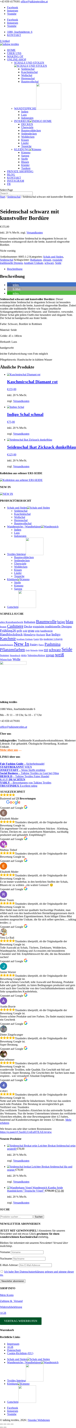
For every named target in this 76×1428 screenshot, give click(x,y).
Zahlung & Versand (11, 1301)
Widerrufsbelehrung (11, 1306)
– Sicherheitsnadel (22, 763)
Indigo (55, 634)
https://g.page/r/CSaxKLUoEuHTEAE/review (26, 1132)
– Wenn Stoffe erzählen (22, 770)
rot (46, 650)
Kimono (25, 152)
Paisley (34, 644)
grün (37, 630)
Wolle (16, 659)
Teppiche (26, 146)
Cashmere (15, 626)
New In (21, 644)
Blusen (25, 161)
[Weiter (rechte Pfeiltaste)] (5, 1427)
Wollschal (26, 75)
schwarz (49, 262)
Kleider (25, 165)
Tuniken (25, 168)
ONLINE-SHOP (16, 59)
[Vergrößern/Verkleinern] (1, 1424)
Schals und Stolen (53, 256)
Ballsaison (36, 259)
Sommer (4, 655)
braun (3, 626)
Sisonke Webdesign (39, 1420)
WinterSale (6, 659)
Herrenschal (28, 78)
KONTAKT (14, 35)
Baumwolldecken (31, 130)
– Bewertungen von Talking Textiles (25, 782)
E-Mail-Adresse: (9, 1265)
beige (61, 622)
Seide (58, 262)
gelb (19, 630)
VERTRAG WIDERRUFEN (20, 1320)
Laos (24, 114)
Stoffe (24, 158)
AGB (3, 1312)
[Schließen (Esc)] (12, 1424)
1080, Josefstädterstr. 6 (19, 31)
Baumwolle (46, 621)
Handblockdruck (11, 634)
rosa (41, 649)
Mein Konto (7, 1295)
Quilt (28, 650)
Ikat (48, 634)
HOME (11, 50)
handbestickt (46, 630)
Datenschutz (14, 1350)
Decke (28, 626)
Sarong (25, 155)
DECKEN (27, 124)
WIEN (16, 766)
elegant (47, 259)
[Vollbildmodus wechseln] (5, 1424)
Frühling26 (8, 630)
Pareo (41, 644)
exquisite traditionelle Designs (52, 626)
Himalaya (30, 634)
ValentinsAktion (36, 655)
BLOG (11, 174)
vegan (50, 655)
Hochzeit (40, 634)
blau (69, 621)
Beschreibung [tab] (14, 268)
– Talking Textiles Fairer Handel (24, 776)
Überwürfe (27, 127)
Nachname (6, 1258)
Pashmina (52, 644)
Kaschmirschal (29, 72)
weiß (59, 654)
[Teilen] (8, 1424)
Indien (24, 111)
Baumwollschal (30, 81)
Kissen (25, 139)
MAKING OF (15, 56)
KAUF (12, 779)
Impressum (13, 1343)
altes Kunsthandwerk (11, 622)
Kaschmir (8, 638)
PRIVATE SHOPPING (20, 171)
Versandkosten (35, 232)
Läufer (25, 143)
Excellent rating (18, 785)
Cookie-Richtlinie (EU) (20, 1353)
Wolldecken (27, 136)
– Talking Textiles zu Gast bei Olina (29, 773)
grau (31, 630)
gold (25, 631)
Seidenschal (27, 68)
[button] (13, 284)
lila (41, 639)
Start (2, 196)
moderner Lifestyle (53, 639)
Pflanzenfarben (12, 649)
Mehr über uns (9, 749)
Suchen (39, 1216)
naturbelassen (6, 644)
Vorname (5, 1252)
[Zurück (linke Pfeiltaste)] (1, 1427)
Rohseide (34, 650)
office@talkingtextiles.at (13, 726)
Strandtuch (15, 655)
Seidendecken (29, 133)
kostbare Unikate (33, 262)
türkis (24, 655)
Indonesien (27, 117)
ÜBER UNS (14, 53)
